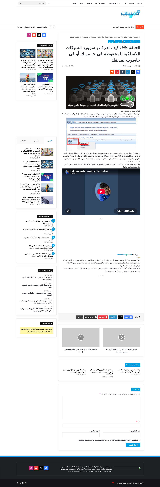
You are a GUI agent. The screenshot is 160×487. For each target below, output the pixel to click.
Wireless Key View (124, 255)
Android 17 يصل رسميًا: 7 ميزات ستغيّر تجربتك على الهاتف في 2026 (113, 27)
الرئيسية (139, 3)
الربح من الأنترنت (100, 3)
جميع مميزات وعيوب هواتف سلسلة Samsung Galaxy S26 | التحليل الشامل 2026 (31, 199)
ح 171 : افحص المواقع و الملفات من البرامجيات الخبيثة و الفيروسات (128, 371)
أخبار (124, 3)
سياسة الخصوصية (42, 27)
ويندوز (75, 3)
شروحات (118, 42)
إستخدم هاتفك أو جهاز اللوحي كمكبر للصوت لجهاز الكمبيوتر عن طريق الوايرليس (101, 372)
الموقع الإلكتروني (94, 431)
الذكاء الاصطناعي (114, 3)
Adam (137, 66)
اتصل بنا (19, 27)
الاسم (138, 422)
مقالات (131, 3)
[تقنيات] (130, 14)
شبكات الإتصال (128, 42)
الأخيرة (50, 141)
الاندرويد (89, 3)
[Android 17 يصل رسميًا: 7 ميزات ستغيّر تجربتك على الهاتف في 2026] (45, 77)
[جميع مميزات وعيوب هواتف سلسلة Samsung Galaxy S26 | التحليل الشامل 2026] (47, 200)
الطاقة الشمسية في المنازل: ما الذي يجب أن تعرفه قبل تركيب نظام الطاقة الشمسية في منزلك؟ (27, 88)
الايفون (82, 3)
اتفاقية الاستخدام (29, 27)
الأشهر (37, 141)
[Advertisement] (58, 15)
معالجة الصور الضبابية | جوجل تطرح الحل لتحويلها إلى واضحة (74, 371)
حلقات (130, 37)
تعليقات (23, 141)
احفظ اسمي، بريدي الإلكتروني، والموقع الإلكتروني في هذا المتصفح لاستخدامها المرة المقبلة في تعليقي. (108, 440)
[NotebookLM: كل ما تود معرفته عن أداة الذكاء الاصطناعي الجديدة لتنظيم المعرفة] (27, 53)
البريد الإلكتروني (135, 431)
